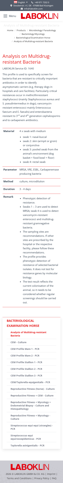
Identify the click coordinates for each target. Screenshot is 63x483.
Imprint (51, 474)
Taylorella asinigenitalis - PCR (27, 445)
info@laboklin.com (33, 8)
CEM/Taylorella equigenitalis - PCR (30, 382)
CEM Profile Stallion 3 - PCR (26, 375)
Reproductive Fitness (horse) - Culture (33, 388)
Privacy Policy (41, 478)
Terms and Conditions (19, 478)
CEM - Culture (18, 342)
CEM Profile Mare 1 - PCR (25, 348)
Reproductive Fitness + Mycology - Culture (30, 417)
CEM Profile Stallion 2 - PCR (26, 368)
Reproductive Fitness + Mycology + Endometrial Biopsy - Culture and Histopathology (31, 405)
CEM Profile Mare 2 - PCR (25, 355)
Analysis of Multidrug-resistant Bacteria (28, 334)
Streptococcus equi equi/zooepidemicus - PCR (26, 437)
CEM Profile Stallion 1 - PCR (26, 362)
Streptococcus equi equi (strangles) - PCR (32, 427)
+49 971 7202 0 (42, 2)
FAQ (54, 478)
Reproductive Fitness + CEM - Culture (32, 395)
